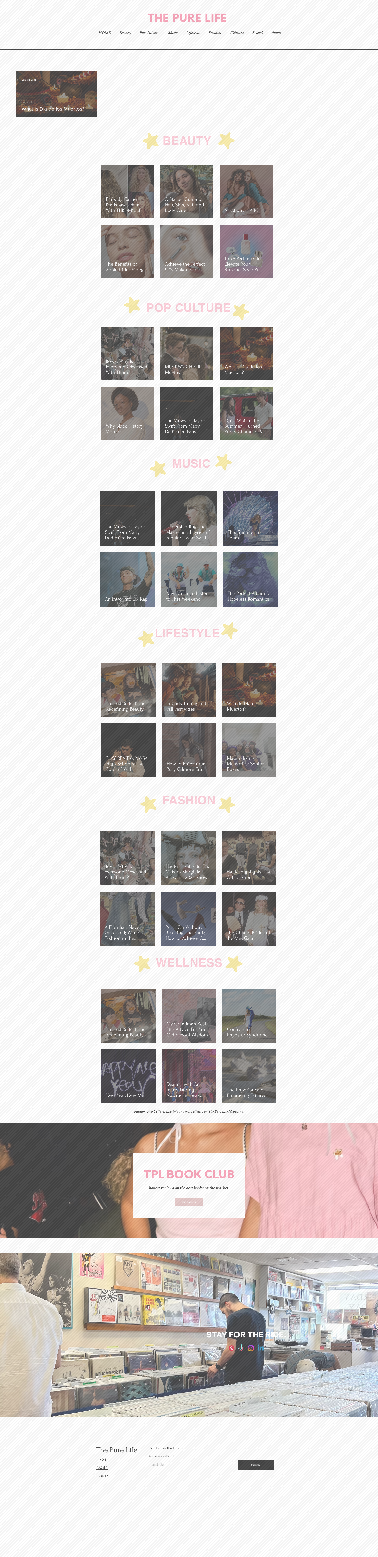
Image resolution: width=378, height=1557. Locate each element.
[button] (335, 700)
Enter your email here (135, 789)
